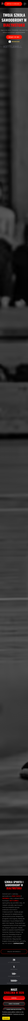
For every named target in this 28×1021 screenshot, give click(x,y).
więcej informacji (14, 951)
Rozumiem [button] (6, 1018)
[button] (24, 4)
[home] (2, 4)
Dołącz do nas (14, 37)
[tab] (14, 998)
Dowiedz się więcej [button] (18, 1014)
